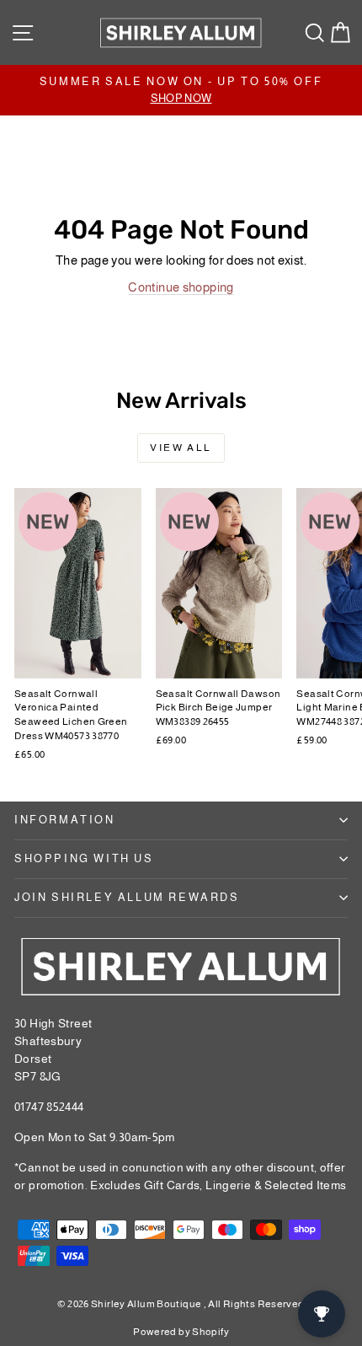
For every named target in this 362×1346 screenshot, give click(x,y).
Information (64, 819)
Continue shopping (180, 287)
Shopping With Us (84, 858)
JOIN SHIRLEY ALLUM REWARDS (127, 897)
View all (180, 447)
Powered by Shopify (181, 1332)
